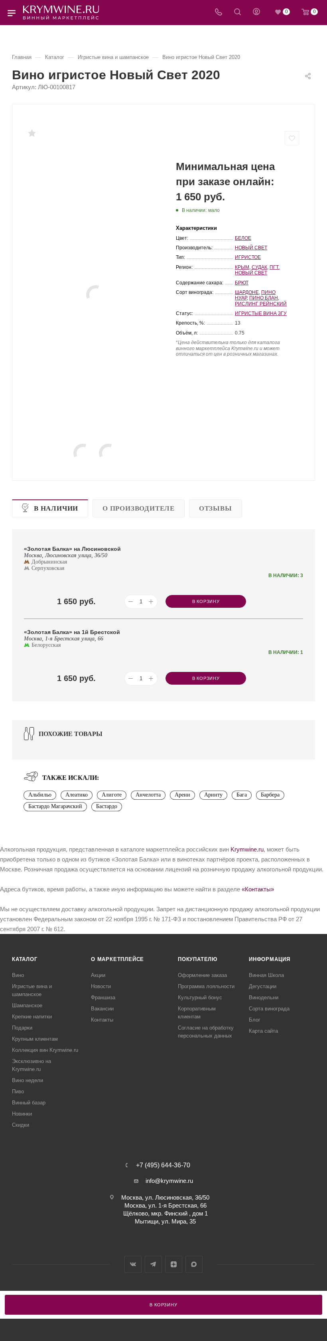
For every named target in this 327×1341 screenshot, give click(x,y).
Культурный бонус (200, 997)
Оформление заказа (202, 975)
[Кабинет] (256, 12)
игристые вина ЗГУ (261, 313)
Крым (242, 267)
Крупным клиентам (35, 1039)
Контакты (102, 1020)
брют (241, 283)
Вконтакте (133, 1264)
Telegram (153, 1264)
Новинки (22, 1114)
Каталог (24, 959)
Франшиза (103, 997)
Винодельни (263, 997)
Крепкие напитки (32, 1017)
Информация (269, 959)
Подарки (22, 1028)
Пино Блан (263, 298)
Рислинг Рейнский (261, 304)
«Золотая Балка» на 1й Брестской (72, 632)
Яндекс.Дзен (173, 1264)
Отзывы (215, 508)
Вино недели (27, 1080)
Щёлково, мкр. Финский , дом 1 (165, 1213)
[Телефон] (218, 12)
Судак (259, 267)
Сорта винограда (269, 1009)
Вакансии (102, 1009)
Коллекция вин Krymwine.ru (45, 1050)
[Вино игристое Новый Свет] (96, 294)
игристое (248, 257)
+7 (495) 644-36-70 (163, 1165)
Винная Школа (266, 975)
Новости (101, 986)
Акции (98, 975)
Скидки (20, 1125)
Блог (254, 1020)
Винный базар (28, 1103)
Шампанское (27, 1005)
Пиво (18, 1091)
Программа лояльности (206, 986)
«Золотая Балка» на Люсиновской (72, 549)
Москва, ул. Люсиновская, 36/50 (165, 1197)
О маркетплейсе (117, 959)
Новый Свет (251, 248)
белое (243, 238)
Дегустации (262, 986)
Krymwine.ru (247, 849)
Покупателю (197, 959)
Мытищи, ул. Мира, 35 (165, 1221)
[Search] (237, 12)
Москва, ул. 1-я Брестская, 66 (165, 1205)
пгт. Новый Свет (257, 270)
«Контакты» (258, 889)
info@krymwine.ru (169, 1180)
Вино (18, 975)
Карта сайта (263, 1031)
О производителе (138, 508)
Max (194, 1264)
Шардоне (247, 292)
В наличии (56, 508)
